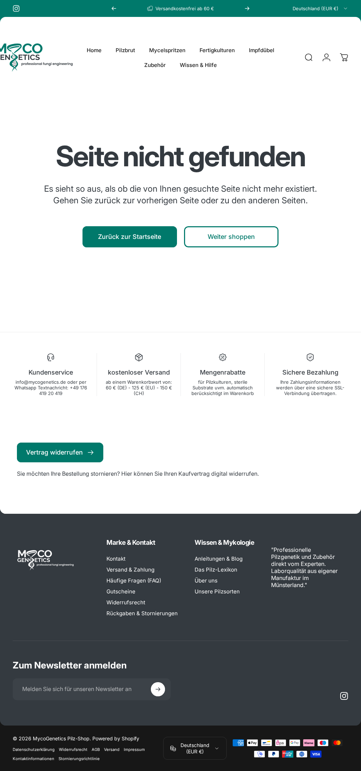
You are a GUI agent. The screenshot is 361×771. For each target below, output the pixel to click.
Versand (112, 749)
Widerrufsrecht (125, 602)
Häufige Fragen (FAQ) (133, 580)
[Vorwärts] (247, 8)
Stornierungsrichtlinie (79, 758)
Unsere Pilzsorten (217, 591)
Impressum (134, 749)
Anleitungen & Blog (219, 558)
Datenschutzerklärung (34, 749)
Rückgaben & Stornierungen (142, 613)
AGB (96, 749)
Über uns (206, 580)
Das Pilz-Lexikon (216, 569)
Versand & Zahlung (130, 569)
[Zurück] (114, 8)
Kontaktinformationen (33, 758)
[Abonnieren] (158, 689)
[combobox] (320, 8)
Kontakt (116, 558)
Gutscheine (120, 591)
